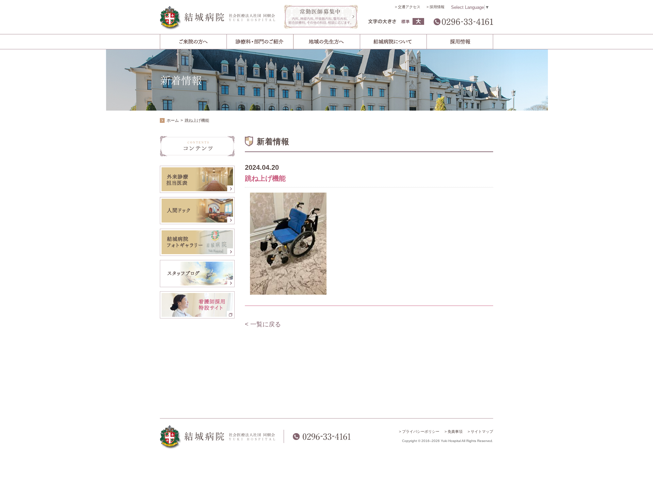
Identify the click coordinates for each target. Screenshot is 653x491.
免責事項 (455, 431)
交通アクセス (409, 7)
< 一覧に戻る (263, 324)
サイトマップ (482, 431)
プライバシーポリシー (420, 431)
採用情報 (437, 7)
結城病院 (217, 18)
